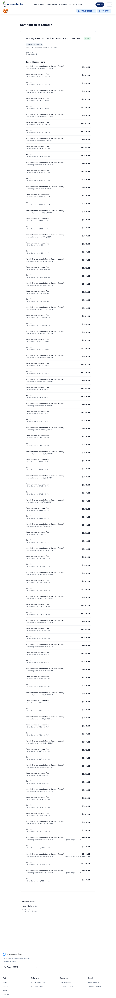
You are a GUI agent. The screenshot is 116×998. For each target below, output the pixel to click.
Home (5, 982)
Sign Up (100, 4)
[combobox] (21, 967)
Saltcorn (46, 24)
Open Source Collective (30, 911)
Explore (5, 986)
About (5, 990)
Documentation (65, 986)
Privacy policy (93, 982)
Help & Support (65, 982)
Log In (109, 4)
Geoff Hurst (33, 48)
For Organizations (38, 982)
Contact (6, 994)
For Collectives (37, 986)
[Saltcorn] (6, 11)
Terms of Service (94, 986)
